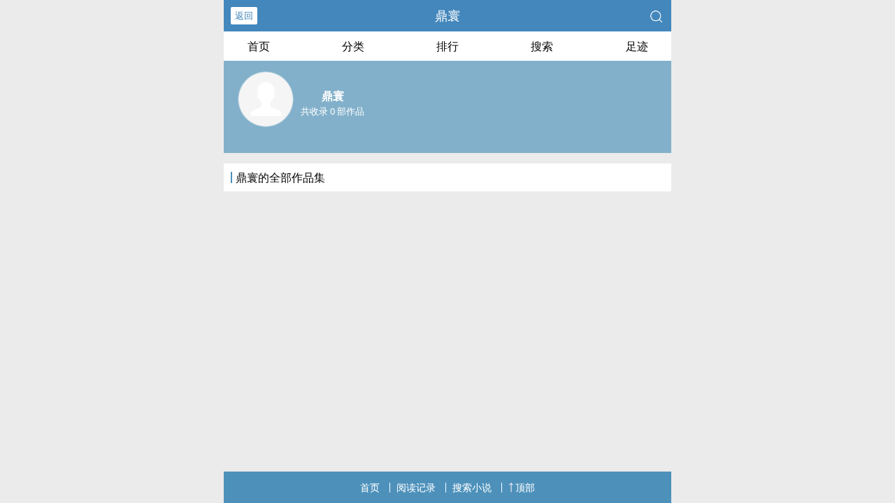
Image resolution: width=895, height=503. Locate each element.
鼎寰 (447, 15)
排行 (447, 46)
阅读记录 (416, 487)
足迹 (637, 46)
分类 (353, 46)
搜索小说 (472, 487)
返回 (244, 15)
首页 (259, 46)
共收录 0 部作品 (332, 111)
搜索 (542, 46)
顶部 (525, 487)
